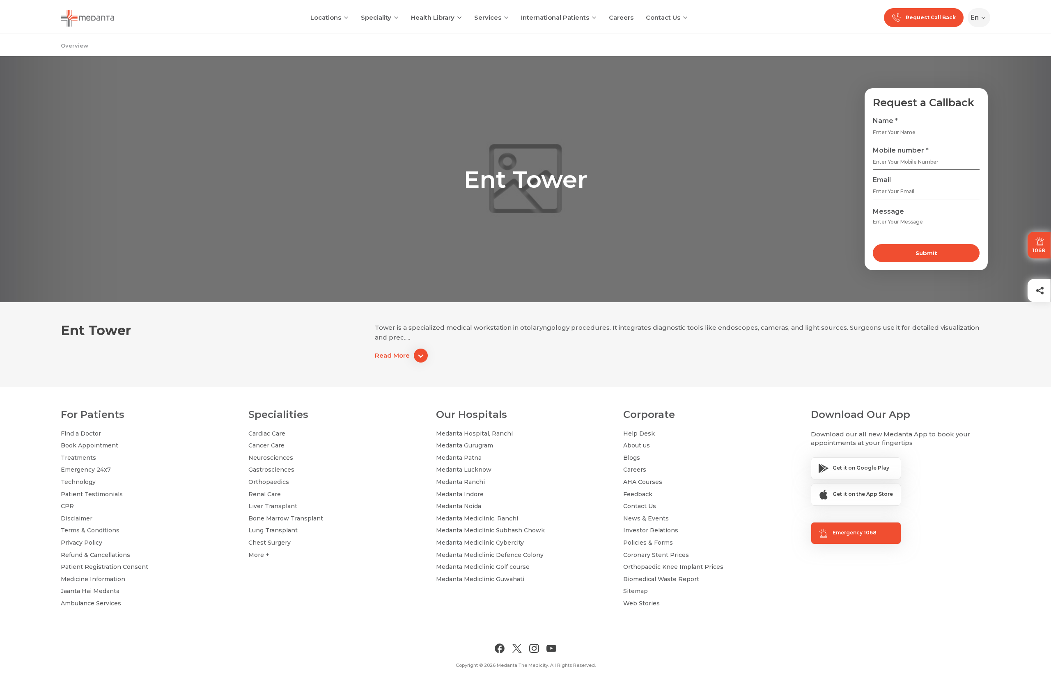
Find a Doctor (81, 433)
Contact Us (663, 17)
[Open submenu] (396, 17)
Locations (325, 17)
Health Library (432, 17)
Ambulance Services (91, 603)
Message (888, 211)
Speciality (376, 17)
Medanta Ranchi (460, 482)
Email (882, 180)
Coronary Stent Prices (656, 555)
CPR (67, 506)
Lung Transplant (273, 530)
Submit (926, 253)
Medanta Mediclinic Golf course (483, 566)
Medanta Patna (459, 457)
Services (487, 17)
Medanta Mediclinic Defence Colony (490, 555)
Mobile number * (901, 150)
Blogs (631, 457)
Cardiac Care (266, 433)
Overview (74, 45)
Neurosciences (270, 457)
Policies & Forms (648, 542)
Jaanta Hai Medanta (90, 591)
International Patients (555, 17)
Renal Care (264, 494)
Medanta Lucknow (463, 469)
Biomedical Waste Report (661, 579)
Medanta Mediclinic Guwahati (480, 579)
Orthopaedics (268, 482)
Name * (885, 121)
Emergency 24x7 (86, 469)
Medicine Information (93, 579)
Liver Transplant (272, 506)
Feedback (637, 494)
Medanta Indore (460, 494)
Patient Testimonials (92, 494)
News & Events (646, 518)
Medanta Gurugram (464, 445)
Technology (78, 482)
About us (636, 445)
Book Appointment (89, 445)
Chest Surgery (269, 542)
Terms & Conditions (90, 530)
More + (258, 555)
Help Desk (639, 433)
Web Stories (641, 603)
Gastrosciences (271, 469)
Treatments (78, 457)
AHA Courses (642, 482)
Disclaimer (76, 518)
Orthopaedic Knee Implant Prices (673, 566)
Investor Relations (650, 530)
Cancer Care (266, 445)
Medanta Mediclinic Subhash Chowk (490, 530)
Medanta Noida (458, 506)
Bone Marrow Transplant (285, 518)
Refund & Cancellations (95, 555)
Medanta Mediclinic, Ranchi (477, 518)
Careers (621, 17)
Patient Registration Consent (104, 566)
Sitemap (635, 591)
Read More (392, 355)
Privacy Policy (81, 542)
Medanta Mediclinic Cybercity (480, 542)
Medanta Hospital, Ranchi (474, 433)
